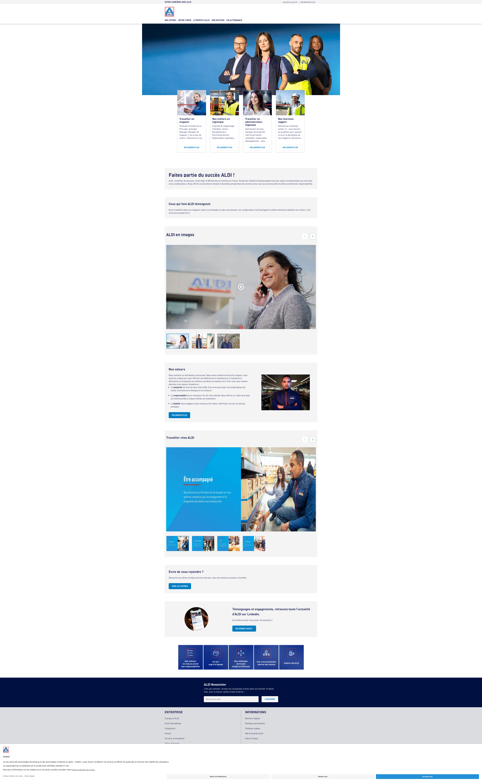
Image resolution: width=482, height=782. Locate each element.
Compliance (170, 728)
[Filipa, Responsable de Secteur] (241, 287)
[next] (313, 236)
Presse (168, 733)
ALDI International (173, 723)
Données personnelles (255, 723)
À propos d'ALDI (172, 718)
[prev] (305, 236)
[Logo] (169, 12)
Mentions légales (252, 718)
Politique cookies (252, 728)
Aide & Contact (251, 738)
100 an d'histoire (172, 743)
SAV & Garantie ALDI (254, 733)
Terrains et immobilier (175, 738)
